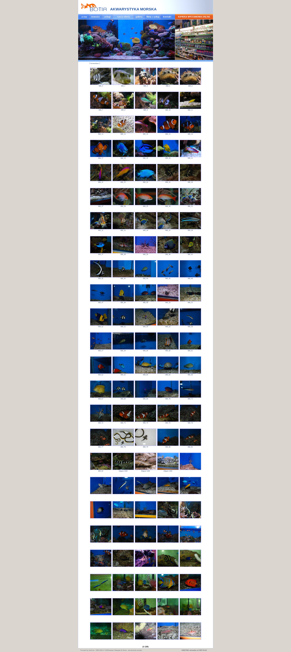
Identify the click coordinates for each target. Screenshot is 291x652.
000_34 (145, 230)
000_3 (101, 86)
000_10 (167, 110)
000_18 (123, 158)
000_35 (167, 230)
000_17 (100, 158)
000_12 (100, 134)
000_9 (145, 110)
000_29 (145, 206)
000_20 (167, 158)
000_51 (190, 302)
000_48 (123, 302)
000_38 (123, 254)
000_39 (145, 254)
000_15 (167, 134)
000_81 (190, 447)
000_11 (190, 110)
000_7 (101, 110)
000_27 (100, 206)
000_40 (167, 254)
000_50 (167, 302)
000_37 (100, 254)
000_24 (145, 182)
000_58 (123, 351)
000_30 (167, 206)
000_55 (167, 327)
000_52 (100, 327)
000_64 (145, 375)
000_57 (100, 351)
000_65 (167, 375)
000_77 (100, 447)
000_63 (123, 375)
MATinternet (109, 650)
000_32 (100, 230)
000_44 (145, 278)
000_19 (145, 158)
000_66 (190, 375)
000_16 (190, 134)
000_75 (167, 423)
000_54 (145, 327)
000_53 (123, 327)
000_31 (190, 206)
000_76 (190, 423)
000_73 (123, 423)
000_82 (100, 471)
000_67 (100, 399)
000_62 (100, 375)
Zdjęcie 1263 (123, 471)
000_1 (123, 86)
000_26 (190, 182)
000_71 (190, 399)
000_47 (100, 302)
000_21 (190, 158)
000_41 (190, 254)
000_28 (123, 206)
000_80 (167, 447)
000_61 (190, 351)
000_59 (145, 351)
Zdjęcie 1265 (168, 471)
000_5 (168, 86)
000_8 (123, 110)
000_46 (190, 278)
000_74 (145, 423)
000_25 (167, 182)
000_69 (145, 399)
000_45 (167, 278)
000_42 (100, 278)
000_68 (123, 399)
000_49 (145, 302)
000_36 (190, 230)
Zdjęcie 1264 (145, 471)
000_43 (123, 278)
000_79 (145, 447)
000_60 (167, 351)
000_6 (190, 86)
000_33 (123, 230)
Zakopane (117, 650)
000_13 (123, 134)
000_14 (145, 134)
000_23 (123, 182)
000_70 (167, 399)
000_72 (100, 423)
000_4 (145, 86)
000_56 (190, 327)
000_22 (100, 182)
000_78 (123, 447)
